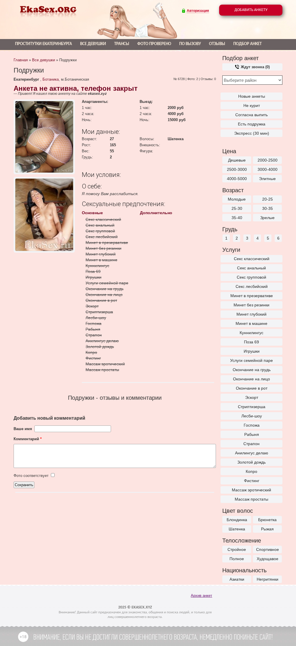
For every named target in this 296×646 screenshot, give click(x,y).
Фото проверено (154, 44)
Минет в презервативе (251, 295)
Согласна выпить (251, 114)
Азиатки (237, 579)
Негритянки (267, 579)
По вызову (190, 44)
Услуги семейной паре (251, 360)
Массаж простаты (251, 499)
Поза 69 (251, 342)
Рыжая (267, 529)
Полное (237, 558)
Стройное (236, 549)
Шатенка (237, 529)
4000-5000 (237, 178)
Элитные (267, 178)
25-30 (237, 208)
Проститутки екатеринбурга (43, 44)
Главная (21, 60)
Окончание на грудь (252, 369)
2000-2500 (268, 160)
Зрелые (267, 217)
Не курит (251, 105)
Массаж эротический (251, 490)
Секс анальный (251, 268)
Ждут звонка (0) (255, 67)
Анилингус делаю (251, 453)
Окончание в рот (251, 388)
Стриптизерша (251, 406)
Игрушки (252, 351)
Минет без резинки (251, 305)
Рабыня (251, 434)
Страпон (251, 443)
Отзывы (217, 44)
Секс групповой (251, 277)
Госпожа (252, 425)
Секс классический (251, 258)
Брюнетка (267, 519)
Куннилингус (251, 332)
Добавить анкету (250, 10)
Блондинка (237, 519)
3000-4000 (268, 169)
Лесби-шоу (251, 416)
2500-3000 (237, 169)
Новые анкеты (251, 96)
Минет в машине (251, 323)
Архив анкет (201, 595)
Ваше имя (23, 429)
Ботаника (50, 79)
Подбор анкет (247, 44)
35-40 (237, 217)
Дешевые (237, 160)
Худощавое (267, 558)
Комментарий (28, 439)
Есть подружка (251, 124)
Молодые (237, 199)
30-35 (267, 208)
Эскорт (251, 397)
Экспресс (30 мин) (251, 133)
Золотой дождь (251, 462)
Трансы (121, 44)
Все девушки (93, 44)
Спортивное (267, 549)
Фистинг (251, 480)
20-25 (267, 199)
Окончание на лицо (251, 379)
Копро (251, 471)
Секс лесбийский (252, 286)
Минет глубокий (251, 314)
